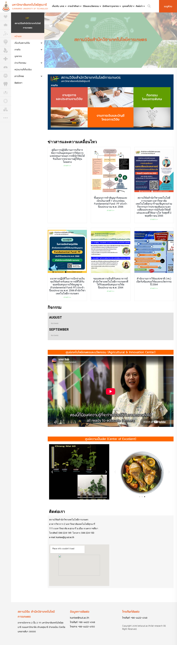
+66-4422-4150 (86, 626)
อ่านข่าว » (67, 166)
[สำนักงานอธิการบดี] (5, 25)
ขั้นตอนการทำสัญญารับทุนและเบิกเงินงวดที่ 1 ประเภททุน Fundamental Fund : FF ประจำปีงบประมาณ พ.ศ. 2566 (110, 202)
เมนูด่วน (168, 6)
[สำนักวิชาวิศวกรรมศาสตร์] (5, 76)
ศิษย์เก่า (139, 6)
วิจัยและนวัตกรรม (91, 6)
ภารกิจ (17, 49)
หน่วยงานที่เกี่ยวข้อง (23, 69)
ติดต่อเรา (18, 82)
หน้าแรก (18, 36)
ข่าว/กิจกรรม (20, 62)
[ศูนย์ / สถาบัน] (5, 101)
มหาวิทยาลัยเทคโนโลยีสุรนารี (29, 5)
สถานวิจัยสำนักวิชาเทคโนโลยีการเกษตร (28, 25)
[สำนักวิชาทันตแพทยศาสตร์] (5, 84)
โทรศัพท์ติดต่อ (131, 611)
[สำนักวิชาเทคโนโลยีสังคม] (5, 42)
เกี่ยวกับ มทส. (58, 6)
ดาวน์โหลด (19, 76)
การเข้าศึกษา (73, 6)
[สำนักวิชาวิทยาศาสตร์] (5, 33)
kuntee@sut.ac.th (79, 617)
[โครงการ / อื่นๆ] (5, 118)
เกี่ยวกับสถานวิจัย (22, 42)
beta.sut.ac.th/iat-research (150, 625)
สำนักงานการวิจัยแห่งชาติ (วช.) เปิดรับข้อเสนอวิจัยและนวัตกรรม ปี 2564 (154, 281)
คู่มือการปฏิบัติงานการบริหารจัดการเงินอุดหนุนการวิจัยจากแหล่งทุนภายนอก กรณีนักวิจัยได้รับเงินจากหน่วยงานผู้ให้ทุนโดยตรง (67, 155)
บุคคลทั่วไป (127, 6)
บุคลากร (18, 56)
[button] (76, 496)
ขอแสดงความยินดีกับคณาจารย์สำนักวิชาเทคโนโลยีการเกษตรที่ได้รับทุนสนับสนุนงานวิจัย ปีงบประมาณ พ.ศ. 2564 (110, 283)
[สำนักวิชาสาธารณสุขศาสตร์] (5, 92)
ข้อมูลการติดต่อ (79, 611)
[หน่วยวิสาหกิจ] (5, 109)
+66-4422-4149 (86, 622)
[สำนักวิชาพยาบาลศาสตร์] (5, 67)
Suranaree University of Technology (30, 8)
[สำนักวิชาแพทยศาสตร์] (5, 59)
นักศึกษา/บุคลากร (110, 6)
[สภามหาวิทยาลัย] (5, 16)
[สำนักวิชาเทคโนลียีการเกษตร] (5, 50)
